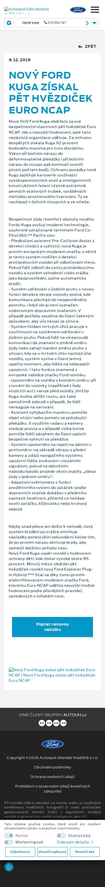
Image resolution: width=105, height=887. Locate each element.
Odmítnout (20, 852)
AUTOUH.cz (75, 715)
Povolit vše (84, 852)
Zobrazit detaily (73, 842)
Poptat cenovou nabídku (52, 626)
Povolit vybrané (52, 852)
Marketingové (29, 842)
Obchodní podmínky (52, 767)
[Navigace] (95, 10)
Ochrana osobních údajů (52, 776)
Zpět (90, 46)
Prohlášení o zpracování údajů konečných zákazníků (52, 789)
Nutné (21, 835)
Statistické (79, 835)
